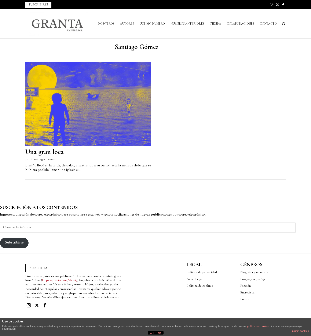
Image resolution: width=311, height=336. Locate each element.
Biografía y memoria (254, 272)
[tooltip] (271, 4)
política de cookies (257, 326)
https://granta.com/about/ (59, 280)
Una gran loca (44, 151)
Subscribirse (14, 242)
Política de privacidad (202, 272)
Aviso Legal (194, 279)
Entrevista (247, 292)
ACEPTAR (155, 333)
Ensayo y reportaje (253, 279)
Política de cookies (200, 285)
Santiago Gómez (43, 159)
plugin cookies (300, 331)
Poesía (244, 299)
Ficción (245, 285)
